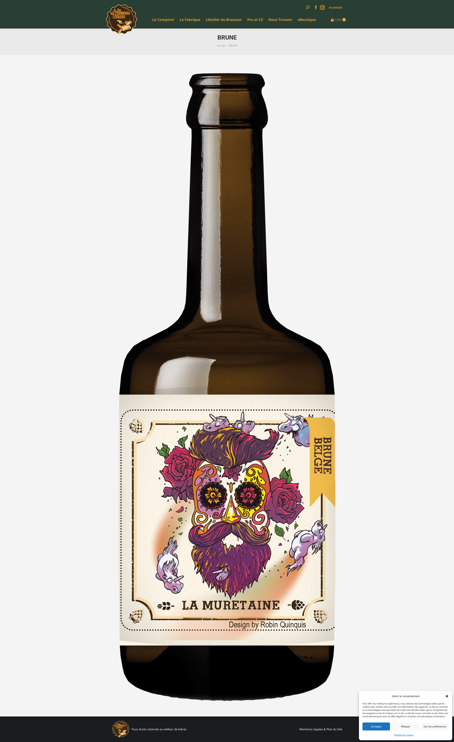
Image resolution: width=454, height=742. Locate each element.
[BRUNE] (227, 387)
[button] (447, 696)
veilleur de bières (175, 729)
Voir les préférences (434, 726)
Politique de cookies (404, 735)
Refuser (405, 726)
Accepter (376, 726)
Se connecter (335, 7)
